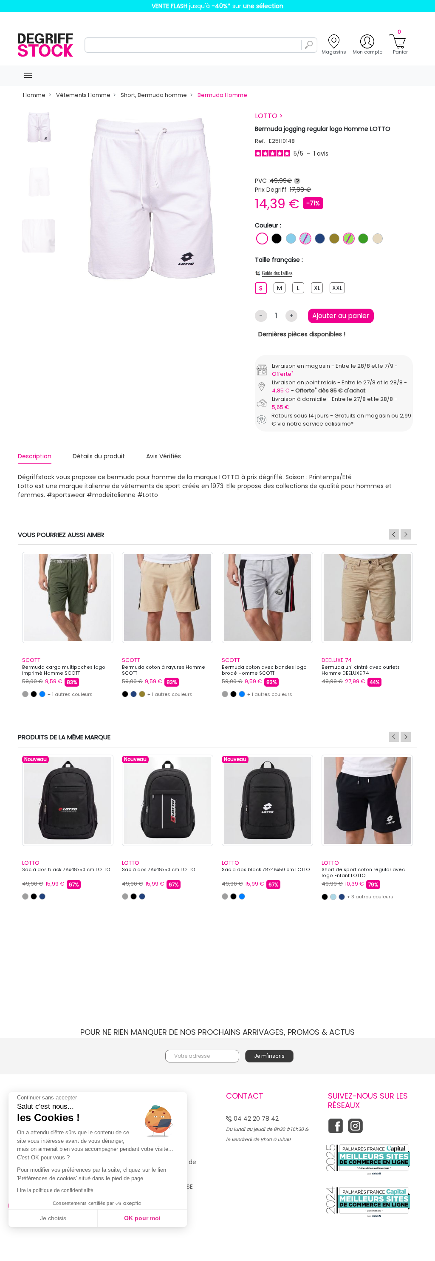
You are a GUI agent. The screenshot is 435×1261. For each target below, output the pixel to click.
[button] (291, 589)
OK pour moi (142, 1218)
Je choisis (53, 1218)
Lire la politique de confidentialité (55, 1190)
